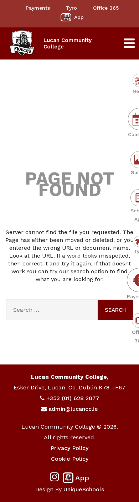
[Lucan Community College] (22, 43)
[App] (66, 17)
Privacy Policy (69, 448)
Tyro (71, 8)
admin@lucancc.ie (73, 408)
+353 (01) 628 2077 (72, 398)
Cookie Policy (69, 458)
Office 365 (106, 8)
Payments (38, 8)
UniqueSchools (83, 489)
